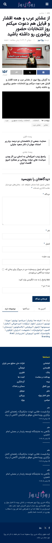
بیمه (48, 381)
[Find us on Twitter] (45, 528)
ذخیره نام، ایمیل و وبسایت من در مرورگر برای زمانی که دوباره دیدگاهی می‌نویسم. (27, 271)
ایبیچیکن (29, 333)
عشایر (46, 125)
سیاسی (41, 13)
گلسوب (47, 330)
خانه (48, 13)
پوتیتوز (14, 320)
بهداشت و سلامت (42, 377)
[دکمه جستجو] (5, 4)
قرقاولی (9, 330)
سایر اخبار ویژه (44, 395)
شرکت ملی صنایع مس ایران (13, 363)
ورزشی (22, 395)
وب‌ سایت (46, 256)
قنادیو (36, 333)
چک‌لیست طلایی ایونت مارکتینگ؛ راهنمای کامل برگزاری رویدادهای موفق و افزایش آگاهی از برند (27, 413)
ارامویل (37, 327)
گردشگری (21, 381)
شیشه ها (37, 320)
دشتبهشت (26, 330)
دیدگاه (46, 194)
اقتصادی (46, 367)
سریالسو (22, 320)
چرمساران (8, 327)
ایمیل (47, 243)
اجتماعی (46, 363)
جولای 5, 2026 (43, 419)
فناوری (22, 372)
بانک (48, 372)
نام (47, 230)
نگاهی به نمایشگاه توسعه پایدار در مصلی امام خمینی (28, 433)
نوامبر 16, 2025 (43, 439)
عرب (6, 120)
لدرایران (39, 323)
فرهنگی (21, 367)
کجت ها (21, 377)
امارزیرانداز (20, 333)
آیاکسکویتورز (18, 327)
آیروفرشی (29, 327)
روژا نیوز (41, 40)
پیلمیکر (30, 320)
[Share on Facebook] (43, 72)
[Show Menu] (47, 4)
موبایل (22, 390)
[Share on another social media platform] (16, 72)
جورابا (8, 320)
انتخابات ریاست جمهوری (21, 120)
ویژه (23, 400)
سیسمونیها (45, 327)
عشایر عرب (37, 125)
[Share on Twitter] (29, 72)
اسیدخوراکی (16, 323)
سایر (48, 390)
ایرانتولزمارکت (36, 330)
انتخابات (36, 120)
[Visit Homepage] (26, 4)
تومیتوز (47, 323)
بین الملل (46, 386)
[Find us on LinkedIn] (40, 528)
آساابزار (7, 323)
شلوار (33, 323)
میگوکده (26, 323)
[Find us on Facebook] (49, 528)
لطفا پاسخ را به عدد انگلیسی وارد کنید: (34, 279)
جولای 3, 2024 (25, 40)
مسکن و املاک (18, 386)
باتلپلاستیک (45, 333)
